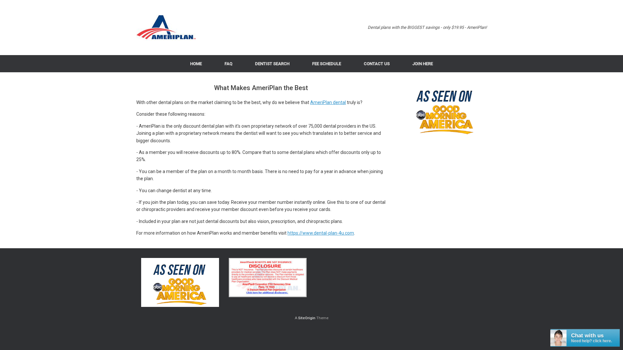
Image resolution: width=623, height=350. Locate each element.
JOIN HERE (422, 63)
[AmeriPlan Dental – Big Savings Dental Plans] (166, 28)
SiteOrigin (306, 318)
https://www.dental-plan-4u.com (320, 233)
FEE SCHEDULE (326, 63)
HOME (196, 63)
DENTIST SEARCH (272, 63)
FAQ (228, 63)
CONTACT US (377, 63)
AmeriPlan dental (328, 102)
